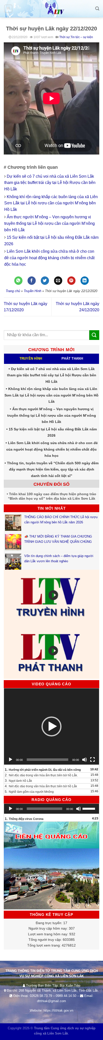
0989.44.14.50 (66, 996)
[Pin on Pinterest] (71, 280)
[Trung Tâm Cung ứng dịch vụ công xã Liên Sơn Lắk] (51, 8)
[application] (51, 726)
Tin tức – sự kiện (81, 37)
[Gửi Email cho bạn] (58, 280)
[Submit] (94, 335)
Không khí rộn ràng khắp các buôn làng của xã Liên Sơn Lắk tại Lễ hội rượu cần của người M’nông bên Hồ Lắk (51, 203)
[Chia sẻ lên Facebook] (32, 280)
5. (29, 792)
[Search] (97, 8)
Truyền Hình (32, 291)
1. (43, 770)
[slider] (89, 808)
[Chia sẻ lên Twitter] (45, 280)
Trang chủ (13, 291)
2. (41, 775)
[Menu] (8, 9)
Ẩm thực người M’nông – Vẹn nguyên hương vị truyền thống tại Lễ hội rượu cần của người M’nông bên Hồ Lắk (49, 223)
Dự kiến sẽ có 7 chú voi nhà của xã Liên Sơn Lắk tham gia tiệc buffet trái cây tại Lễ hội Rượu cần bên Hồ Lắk (50, 182)
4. (41, 786)
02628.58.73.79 (41, 996)
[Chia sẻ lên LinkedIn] (84, 280)
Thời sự (64, 37)
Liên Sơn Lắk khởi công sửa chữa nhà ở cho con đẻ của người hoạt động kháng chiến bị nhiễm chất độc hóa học (49, 257)
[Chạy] (10, 759)
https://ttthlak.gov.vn (58, 1010)
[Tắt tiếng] (84, 759)
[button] (52, 726)
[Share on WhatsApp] (18, 280)
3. (18, 781)
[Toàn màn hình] (92, 759)
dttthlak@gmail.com (51, 1001)
